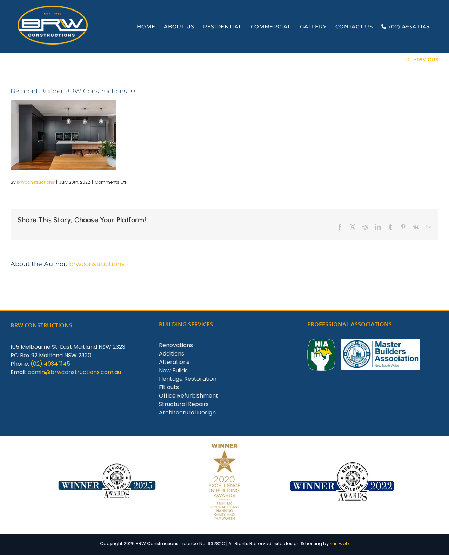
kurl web (339, 543)
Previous (425, 59)
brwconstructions (35, 182)
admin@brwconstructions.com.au (74, 372)
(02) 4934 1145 (50, 364)
